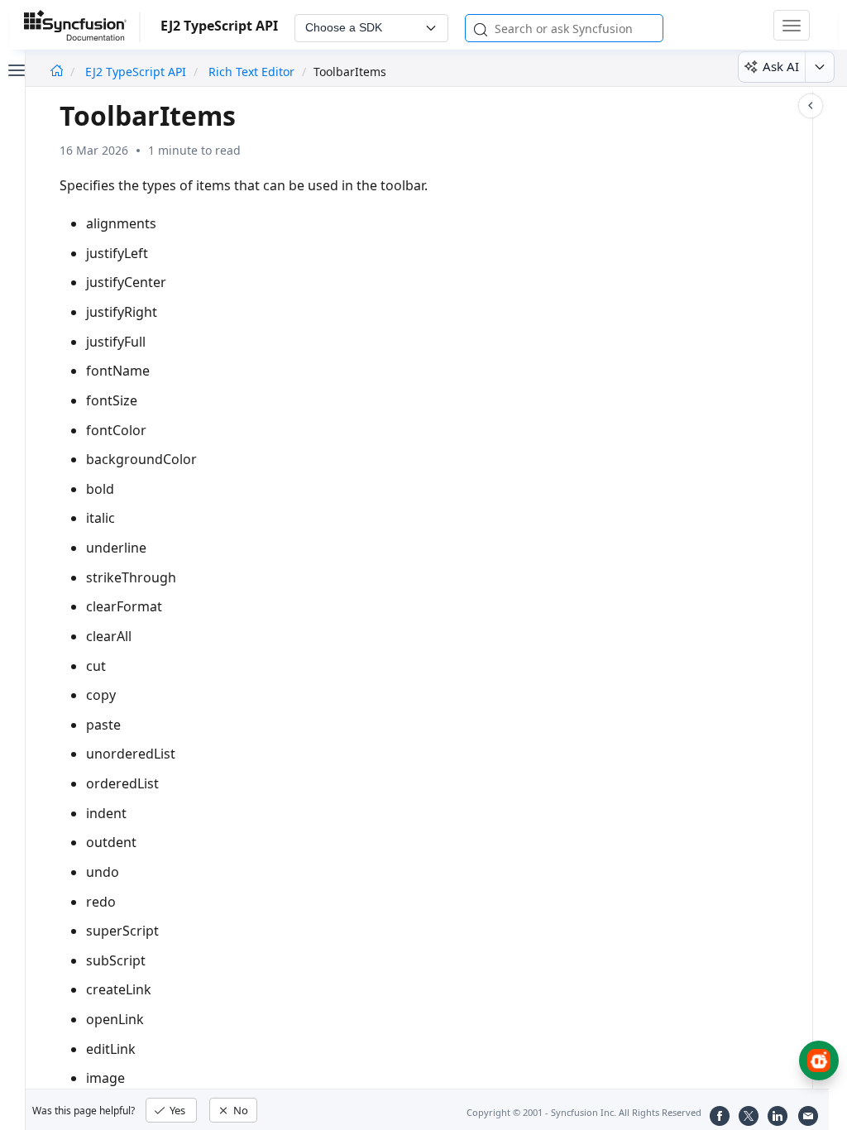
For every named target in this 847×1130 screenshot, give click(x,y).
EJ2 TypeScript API (137, 71)
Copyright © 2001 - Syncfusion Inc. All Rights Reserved (584, 1112)
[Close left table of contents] (15, 69)
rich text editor (251, 71)
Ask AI (781, 66)
